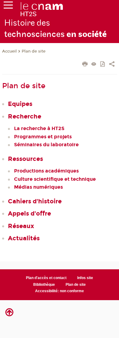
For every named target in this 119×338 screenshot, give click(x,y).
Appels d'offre (29, 213)
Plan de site (33, 51)
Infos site (85, 278)
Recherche (24, 116)
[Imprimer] (85, 65)
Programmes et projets (43, 137)
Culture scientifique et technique (55, 179)
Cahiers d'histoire (35, 201)
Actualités (24, 238)
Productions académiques (46, 171)
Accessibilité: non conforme (59, 291)
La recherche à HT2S (39, 128)
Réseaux (21, 226)
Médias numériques (38, 187)
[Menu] (8, 6)
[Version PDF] (103, 64)
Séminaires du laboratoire (46, 144)
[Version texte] (93, 64)
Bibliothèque (44, 284)
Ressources (25, 158)
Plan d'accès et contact (46, 278)
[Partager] (111, 65)
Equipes (20, 103)
